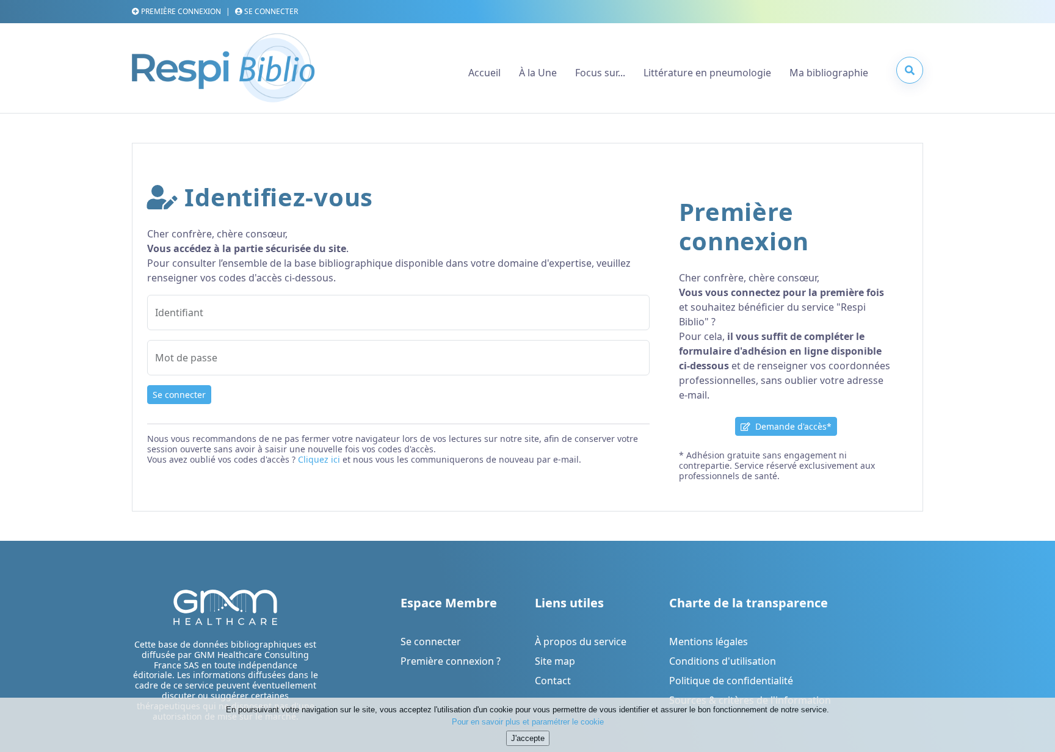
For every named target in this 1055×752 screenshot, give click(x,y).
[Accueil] (223, 72)
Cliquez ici (319, 459)
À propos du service (580, 641)
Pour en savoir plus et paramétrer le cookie (528, 721)
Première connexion (180, 11)
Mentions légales (708, 641)
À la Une (538, 72)
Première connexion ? (451, 661)
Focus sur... (600, 72)
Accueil (484, 72)
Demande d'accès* (791, 426)
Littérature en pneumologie (707, 72)
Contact (553, 680)
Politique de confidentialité (731, 680)
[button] (909, 70)
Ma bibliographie (828, 72)
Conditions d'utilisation (722, 661)
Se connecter (179, 394)
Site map (555, 661)
